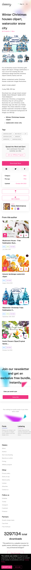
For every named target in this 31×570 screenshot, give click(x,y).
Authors (4, 451)
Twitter (4, 501)
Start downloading (7, 455)
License (4, 483)
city (25, 133)
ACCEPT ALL (7, 567)
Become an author (7, 458)
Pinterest (4, 511)
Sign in (22, 4)
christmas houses (16, 139)
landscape (17, 136)
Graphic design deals (8, 520)
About (4, 448)
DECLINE (18, 567)
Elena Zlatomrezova (18, 206)
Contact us (5, 489)
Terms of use (5, 476)
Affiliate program (7, 464)
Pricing (4, 461)
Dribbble (4, 498)
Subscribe (15, 397)
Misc (13, 31)
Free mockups (6, 526)
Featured (12, 246)
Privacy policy (6, 473)
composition (6, 139)
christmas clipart (7, 133)
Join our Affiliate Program (16, 155)
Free (8, 246)
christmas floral (7, 136)
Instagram (5, 505)
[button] (27, 4)
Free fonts (5, 523)
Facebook (5, 508)
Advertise (5, 486)
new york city (18, 133)
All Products (6, 31)
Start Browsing (15, 553)
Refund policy (6, 480)
